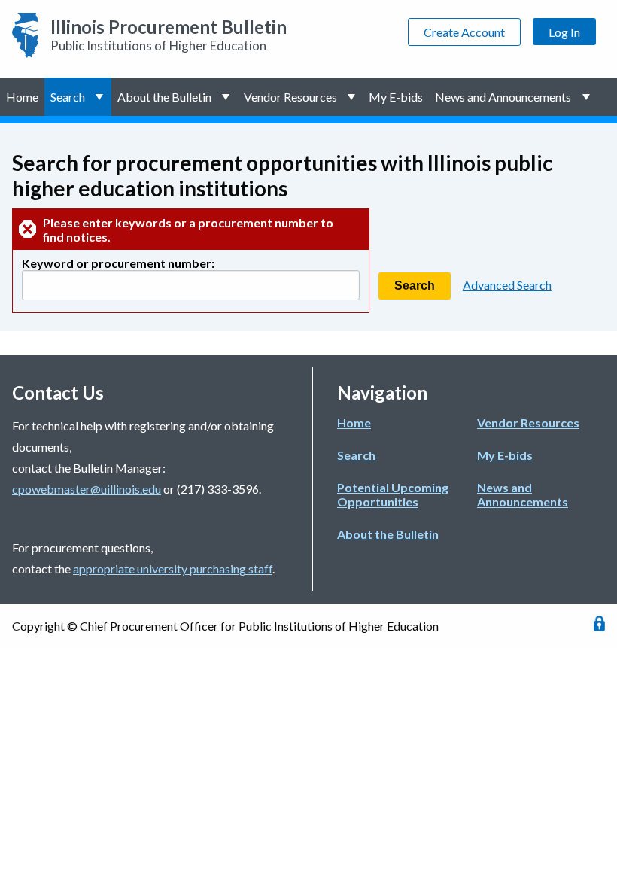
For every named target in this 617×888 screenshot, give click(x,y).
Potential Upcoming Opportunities (392, 494)
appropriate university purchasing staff (172, 568)
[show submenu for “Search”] (101, 97)
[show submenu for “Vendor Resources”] (353, 97)
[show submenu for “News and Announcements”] (587, 97)
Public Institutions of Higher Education (168, 34)
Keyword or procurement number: (118, 263)
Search (67, 97)
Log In (564, 32)
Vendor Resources (290, 97)
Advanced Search (507, 285)
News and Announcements (503, 97)
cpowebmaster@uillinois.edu (86, 489)
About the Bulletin (164, 97)
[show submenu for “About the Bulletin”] (227, 97)
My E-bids (396, 97)
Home (22, 97)
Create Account (464, 32)
